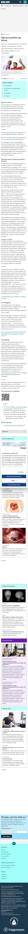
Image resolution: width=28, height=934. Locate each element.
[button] (25, 2)
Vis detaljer (21, 472)
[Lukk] (26, 816)
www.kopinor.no (5, 895)
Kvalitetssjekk (24, 78)
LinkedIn (3, 878)
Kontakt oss (3, 858)
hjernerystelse (10, 132)
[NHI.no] (2, 6)
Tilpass (13, 480)
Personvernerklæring (6, 867)
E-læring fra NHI (4, 856)
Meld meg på (6, 836)
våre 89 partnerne (9, 455)
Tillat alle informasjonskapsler (14, 476)
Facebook (3, 876)
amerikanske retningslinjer (9, 372)
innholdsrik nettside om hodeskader (14, 425)
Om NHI (3, 850)
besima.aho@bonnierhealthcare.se (12, 914)
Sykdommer (8, 6)
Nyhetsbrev (3, 874)
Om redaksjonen (5, 852)
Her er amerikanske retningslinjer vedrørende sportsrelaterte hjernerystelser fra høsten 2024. (13, 333)
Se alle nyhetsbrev (6, 828)
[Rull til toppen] (14, 843)
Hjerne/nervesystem (18, 6)
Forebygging (7, 93)
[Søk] (20, 2)
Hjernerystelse (7, 85)
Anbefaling (7, 96)
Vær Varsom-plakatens (16, 905)
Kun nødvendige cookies (14, 484)
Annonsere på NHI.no (6, 854)
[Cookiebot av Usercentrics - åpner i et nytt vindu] (20, 448)
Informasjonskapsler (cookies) (8, 865)
